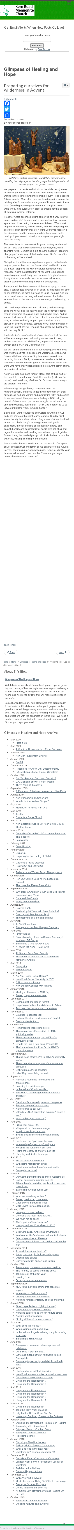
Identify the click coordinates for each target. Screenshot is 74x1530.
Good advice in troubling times (31, 1202)
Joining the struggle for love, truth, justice (37, 1254)
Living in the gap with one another (33, 1309)
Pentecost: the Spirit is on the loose (34, 1141)
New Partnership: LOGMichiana (32, 797)
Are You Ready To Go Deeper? (32, 976)
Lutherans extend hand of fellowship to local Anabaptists (38, 1356)
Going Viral (21, 966)
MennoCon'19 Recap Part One (31, 807)
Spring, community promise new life (34, 1180)
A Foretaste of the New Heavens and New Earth (41, 791)
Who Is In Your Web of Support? (32, 801)
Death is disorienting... (27, 1021)
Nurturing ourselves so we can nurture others (39, 1312)
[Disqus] (37, 505)
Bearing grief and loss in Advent (32, 1001)
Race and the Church (27, 898)
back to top (10, 644)
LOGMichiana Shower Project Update (35, 781)
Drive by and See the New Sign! (32, 914)
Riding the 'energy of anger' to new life (35, 1150)
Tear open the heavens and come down (36, 1008)
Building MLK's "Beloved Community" (35, 1445)
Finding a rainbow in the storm (31, 1280)
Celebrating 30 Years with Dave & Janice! (37, 911)
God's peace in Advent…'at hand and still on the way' (41, 1243)
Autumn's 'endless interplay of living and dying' (40, 1299)
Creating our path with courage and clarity (37, 1167)
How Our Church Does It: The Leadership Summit (37, 880)
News (13, 661)
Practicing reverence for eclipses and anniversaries (35, 1081)
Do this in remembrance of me (31, 1487)
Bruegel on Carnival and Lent (31, 1432)
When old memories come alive (32, 1328)
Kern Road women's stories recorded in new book (41, 1374)
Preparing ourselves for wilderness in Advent (26, 87)
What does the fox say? (28, 1325)
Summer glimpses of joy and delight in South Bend (39, 1362)
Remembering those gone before (33, 1027)
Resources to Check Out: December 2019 (37, 768)
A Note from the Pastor (28, 982)
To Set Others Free (26, 924)
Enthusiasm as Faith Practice (31, 1500)
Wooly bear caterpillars (28, 901)
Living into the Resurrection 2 (31, 1400)
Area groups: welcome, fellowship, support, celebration (38, 1346)
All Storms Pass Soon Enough (32, 953)
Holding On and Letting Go (29, 865)
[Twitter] (37, 109)
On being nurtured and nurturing (32, 1503)
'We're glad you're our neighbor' (32, 1222)
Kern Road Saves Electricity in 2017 (35, 979)
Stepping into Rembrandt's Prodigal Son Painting (41, 1422)
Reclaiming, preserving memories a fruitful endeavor (38, 1094)
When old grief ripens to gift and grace (35, 1144)
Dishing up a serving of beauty (31, 1069)
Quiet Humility (23, 846)
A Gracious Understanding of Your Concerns (39, 749)
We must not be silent (27, 1218)
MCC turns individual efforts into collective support (38, 1288)
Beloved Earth (23, 908)
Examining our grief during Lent (32, 1189)
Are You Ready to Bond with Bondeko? (36, 778)
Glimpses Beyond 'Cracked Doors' (33, 1429)
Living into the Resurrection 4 (31, 1393)
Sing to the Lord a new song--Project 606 (37, 1044)
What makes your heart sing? (31, 1118)
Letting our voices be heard (30, 1212)
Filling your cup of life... (28, 1124)
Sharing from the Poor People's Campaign (37, 927)
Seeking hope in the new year (31, 995)
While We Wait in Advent (28, 1477)
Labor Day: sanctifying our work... (33, 1073)
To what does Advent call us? (31, 1251)
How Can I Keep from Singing (31, 755)
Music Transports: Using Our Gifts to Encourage (41, 1481)
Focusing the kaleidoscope (30, 1086)
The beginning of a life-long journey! (34, 917)
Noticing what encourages (29, 1316)
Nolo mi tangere (24, 969)
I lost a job (21, 742)
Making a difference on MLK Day (33, 992)
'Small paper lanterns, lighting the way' (36, 1306)
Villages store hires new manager (33, 1128)
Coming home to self (26, 1170)
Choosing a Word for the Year (31, 1442)
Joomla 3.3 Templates (35, 1528)
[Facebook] (37, 103)
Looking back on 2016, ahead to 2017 (35, 1225)
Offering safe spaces (26, 1257)
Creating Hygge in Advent (29, 1471)
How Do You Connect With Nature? (34, 985)
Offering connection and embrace (33, 1296)
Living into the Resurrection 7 (31, 1380)
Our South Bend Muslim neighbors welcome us (40, 1176)
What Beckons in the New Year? (32, 1448)
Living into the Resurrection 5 (31, 1390)
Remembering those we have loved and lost (38, 1267)
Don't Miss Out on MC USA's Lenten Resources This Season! (41, 835)
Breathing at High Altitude (29, 1338)
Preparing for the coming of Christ (33, 856)
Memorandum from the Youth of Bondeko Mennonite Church (37, 958)
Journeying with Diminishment (31, 1426)
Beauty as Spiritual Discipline (31, 1484)
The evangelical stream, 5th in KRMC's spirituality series (36, 1032)
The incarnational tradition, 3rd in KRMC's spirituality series (37, 1048)
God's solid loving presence (30, 862)
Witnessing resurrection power (31, 1163)
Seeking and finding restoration (32, 1199)
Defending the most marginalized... (34, 1215)
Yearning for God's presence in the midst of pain (41, 1235)
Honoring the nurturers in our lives (33, 1147)
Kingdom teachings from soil (30, 1131)
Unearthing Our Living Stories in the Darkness (39, 1416)
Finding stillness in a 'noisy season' (34, 1319)
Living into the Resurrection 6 (31, 1384)
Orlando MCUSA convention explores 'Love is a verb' (40, 1113)
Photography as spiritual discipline (33, 1371)
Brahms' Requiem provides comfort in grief (38, 1018)
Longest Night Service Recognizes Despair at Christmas (39, 1463)
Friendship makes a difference (31, 1238)
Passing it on (22, 1277)
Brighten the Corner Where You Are (34, 1413)
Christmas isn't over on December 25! (35, 1452)
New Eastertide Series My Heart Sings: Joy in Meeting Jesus (40, 825)
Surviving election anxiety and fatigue (35, 1260)
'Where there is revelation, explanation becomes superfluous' (41, 1184)
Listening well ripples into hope (32, 1154)
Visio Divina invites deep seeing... (33, 1205)
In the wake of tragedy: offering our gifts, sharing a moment (41, 1333)
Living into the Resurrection (30, 1406)
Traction (20, 814)
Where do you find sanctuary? (31, 1293)
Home (5, 661)
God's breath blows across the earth (34, 1377)
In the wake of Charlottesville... (32, 1089)
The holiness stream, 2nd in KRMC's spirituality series (40, 1058)
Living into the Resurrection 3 (31, 1396)
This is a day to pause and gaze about (36, 1270)
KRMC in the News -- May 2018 (32, 946)
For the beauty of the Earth (30, 1160)
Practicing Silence (25, 1435)
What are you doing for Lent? (31, 1196)
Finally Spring (23, 933)
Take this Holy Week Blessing (31, 1409)
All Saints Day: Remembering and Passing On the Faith (40, 1492)
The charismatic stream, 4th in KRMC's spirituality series (36, 1039)
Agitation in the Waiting (28, 1468)
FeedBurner (44, 49)
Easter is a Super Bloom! (29, 817)
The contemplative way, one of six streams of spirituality (39, 1065)
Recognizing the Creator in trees (32, 1105)
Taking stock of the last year (30, 1273)
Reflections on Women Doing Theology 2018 (39, 872)
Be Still (19, 762)
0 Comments (10, 99)
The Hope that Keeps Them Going (33, 885)
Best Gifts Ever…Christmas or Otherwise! (37, 1231)
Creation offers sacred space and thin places (39, 1102)
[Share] (37, 115)
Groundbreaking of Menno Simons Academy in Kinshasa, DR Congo (40, 938)
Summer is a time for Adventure (32, 943)
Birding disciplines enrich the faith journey (37, 1134)
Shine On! (21, 852)
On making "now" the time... (30, 1351)
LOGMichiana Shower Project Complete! (37, 772)
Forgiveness (22, 840)
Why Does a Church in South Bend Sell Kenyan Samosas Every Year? (40, 893)
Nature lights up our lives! (29, 1108)
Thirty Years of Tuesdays (29, 784)
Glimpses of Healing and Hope (33, 661)
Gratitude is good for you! (29, 1014)
